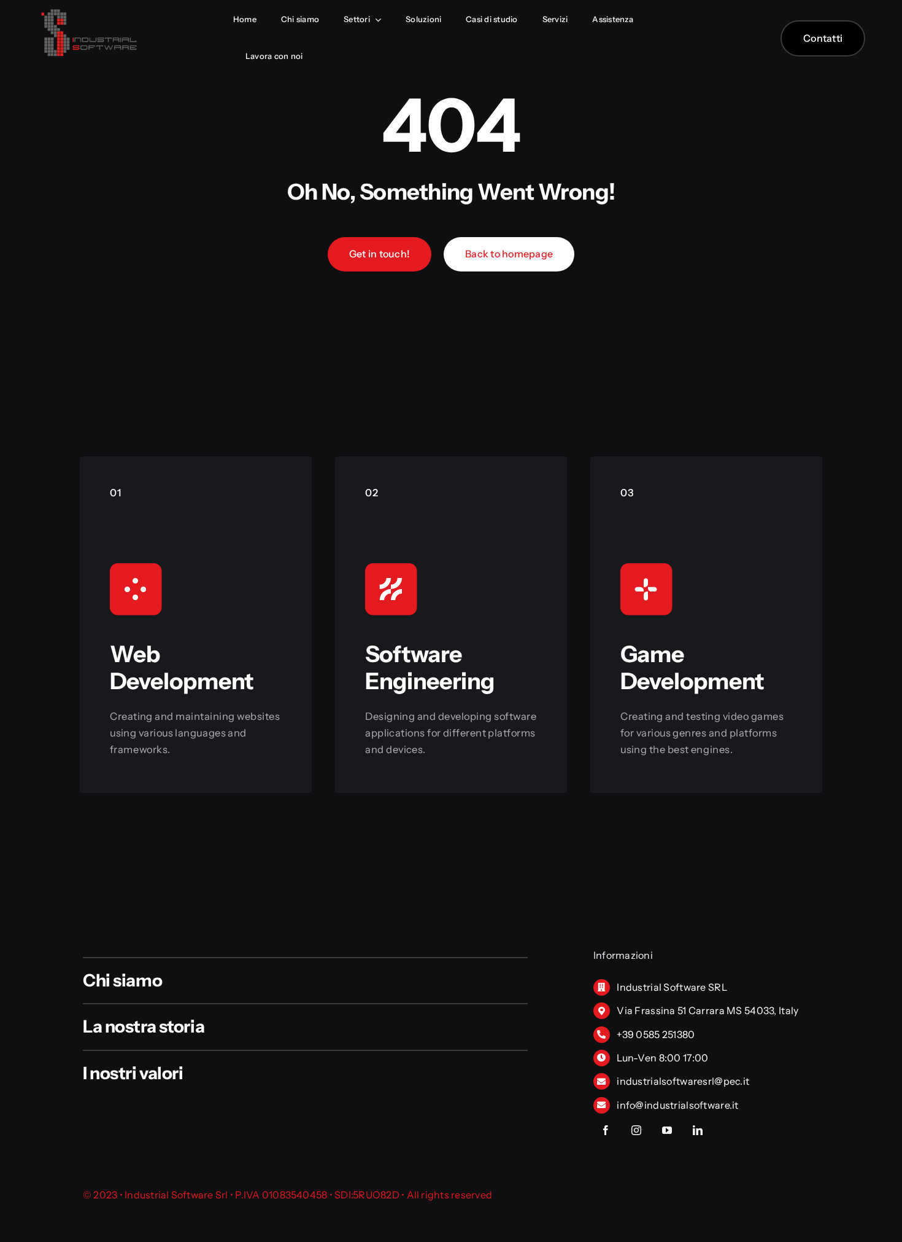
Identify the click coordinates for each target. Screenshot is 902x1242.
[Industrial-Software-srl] (89, 12)
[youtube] (667, 1130)
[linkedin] (697, 1130)
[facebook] (605, 1130)
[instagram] (636, 1130)
